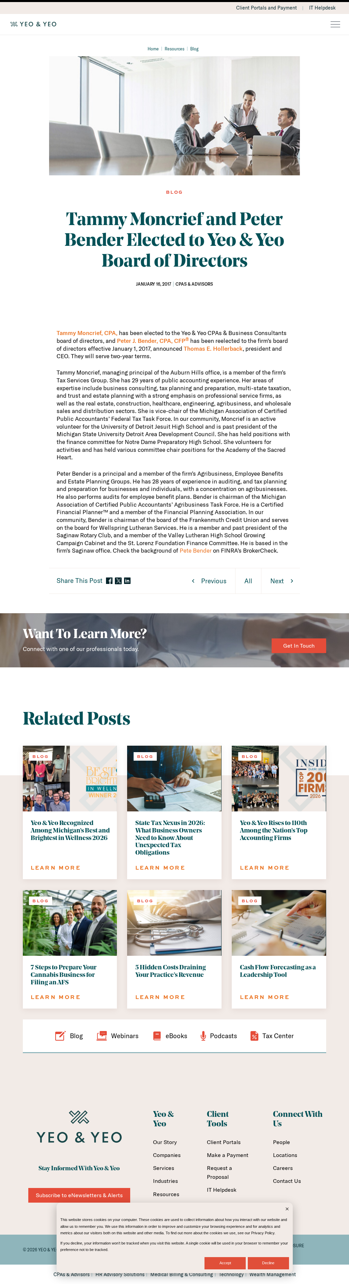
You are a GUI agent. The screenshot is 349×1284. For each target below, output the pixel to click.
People (281, 1142)
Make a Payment (227, 1155)
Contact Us (287, 1180)
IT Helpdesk (322, 8)
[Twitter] (118, 580)
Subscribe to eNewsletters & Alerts (79, 1195)
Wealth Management (272, 1274)
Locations (285, 1155)
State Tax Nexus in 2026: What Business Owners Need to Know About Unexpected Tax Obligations (170, 838)
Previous (213, 581)
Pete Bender (196, 550)
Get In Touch (299, 645)
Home (153, 48)
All (248, 581)
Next (277, 581)
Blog (194, 48)
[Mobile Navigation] (335, 25)
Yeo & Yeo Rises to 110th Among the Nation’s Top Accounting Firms (273, 831)
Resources (174, 48)
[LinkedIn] (127, 581)
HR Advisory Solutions (120, 1274)
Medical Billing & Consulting (181, 1274)
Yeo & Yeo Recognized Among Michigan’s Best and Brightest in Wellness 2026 (70, 831)
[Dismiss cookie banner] (287, 1209)
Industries (165, 1180)
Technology (231, 1274)
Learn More (56, 867)
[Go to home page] (174, 24)
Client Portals (224, 1142)
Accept (225, 1263)
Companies (167, 1155)
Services (163, 1167)
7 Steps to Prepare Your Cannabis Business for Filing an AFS (63, 975)
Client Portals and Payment (266, 8)
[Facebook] (109, 581)
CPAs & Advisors (72, 1274)
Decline (268, 1263)
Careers (283, 1167)
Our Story (165, 1142)
